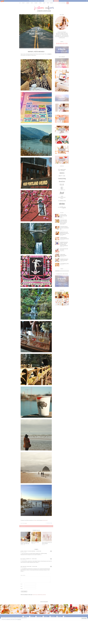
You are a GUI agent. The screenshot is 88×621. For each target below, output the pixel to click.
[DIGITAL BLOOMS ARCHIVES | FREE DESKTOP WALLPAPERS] (65, 302)
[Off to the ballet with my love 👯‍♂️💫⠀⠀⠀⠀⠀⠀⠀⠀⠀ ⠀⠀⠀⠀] (63, 609)
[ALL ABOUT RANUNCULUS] (58, 302)
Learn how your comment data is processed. (39, 594)
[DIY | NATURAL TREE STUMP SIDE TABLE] (58, 295)
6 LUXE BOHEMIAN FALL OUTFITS (64, 263)
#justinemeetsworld (44, 520)
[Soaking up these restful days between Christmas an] (24, 609)
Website (22, 588)
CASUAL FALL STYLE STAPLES (35, 542)
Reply (51, 566)
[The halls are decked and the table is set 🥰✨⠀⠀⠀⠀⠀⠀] (44, 609)
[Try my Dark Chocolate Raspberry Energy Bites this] (54, 609)
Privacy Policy (19, 619)
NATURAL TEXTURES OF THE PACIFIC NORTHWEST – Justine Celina (31, 551)
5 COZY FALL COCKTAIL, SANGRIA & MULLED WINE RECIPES (63, 215)
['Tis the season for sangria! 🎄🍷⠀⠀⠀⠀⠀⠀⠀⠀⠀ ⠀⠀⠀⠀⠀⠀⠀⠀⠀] (73, 609)
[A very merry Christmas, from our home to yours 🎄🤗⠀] (34, 609)
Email (22, 586)
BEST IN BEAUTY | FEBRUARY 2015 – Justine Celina (29, 558)
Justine (26, 523)
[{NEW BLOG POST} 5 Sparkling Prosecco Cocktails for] (15, 609)
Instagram (35, 520)
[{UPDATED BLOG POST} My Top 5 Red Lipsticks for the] (83, 609)
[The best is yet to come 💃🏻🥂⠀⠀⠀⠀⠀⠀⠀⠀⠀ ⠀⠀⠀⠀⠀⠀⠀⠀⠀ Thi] (5, 609)
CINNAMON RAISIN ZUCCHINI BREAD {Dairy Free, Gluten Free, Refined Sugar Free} (64, 233)
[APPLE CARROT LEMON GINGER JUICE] (65, 295)
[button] (44, 1)
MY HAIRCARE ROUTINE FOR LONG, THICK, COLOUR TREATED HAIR (64, 227)
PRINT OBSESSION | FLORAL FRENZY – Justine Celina (29, 566)
